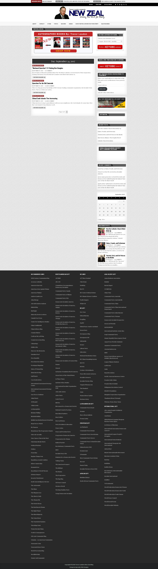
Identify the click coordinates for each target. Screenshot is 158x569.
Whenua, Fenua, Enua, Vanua (112, 402)
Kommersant (84, 451)
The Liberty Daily (36, 496)
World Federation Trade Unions (113, 494)
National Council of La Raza (63, 410)
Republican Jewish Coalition (39, 460)
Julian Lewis (34, 405)
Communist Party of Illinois (64, 294)
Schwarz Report (36, 474)
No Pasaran (34, 427)
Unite (81, 392)
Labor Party (59, 395)
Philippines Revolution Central (113, 387)
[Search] (126, 4)
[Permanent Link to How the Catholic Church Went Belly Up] (101, 231)
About (34, 24)
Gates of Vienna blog (37, 369)
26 (107, 215)
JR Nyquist (34, 402)
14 (115, 208)
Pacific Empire (84, 300)
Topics (56, 24)
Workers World (60, 486)
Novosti (82, 461)
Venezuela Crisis (36, 543)
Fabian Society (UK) (86, 447)
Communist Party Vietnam (112, 316)
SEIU (57, 450)
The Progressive (60, 475)
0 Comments (119, 232)
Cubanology (34, 343)
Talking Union (60, 460)
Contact (41, 24)
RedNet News (108, 467)
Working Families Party (62, 490)
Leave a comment (50, 85)
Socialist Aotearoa (85, 377)
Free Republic (35, 358)
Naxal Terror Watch (37, 423)
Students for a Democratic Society (66, 457)
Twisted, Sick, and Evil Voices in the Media (110, 134)
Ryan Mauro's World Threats (39, 471)
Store (49, 24)
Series (71, 24)
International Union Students (112, 439)
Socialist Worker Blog (86, 381)
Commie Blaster (35, 332)
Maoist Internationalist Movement (114, 452)
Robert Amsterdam (36, 463)
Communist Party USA (62, 298)
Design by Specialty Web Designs (79, 567)
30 (124, 215)
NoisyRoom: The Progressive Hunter (42, 431)
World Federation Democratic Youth (115, 490)
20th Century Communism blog (40, 278)
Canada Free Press (36, 318)
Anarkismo (107, 416)
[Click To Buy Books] (63, 52)
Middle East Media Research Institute (42, 420)
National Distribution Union (88, 355)
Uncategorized (39, 65)
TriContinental (108, 483)
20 (111, 211)
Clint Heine (83, 282)
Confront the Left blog (37, 336)
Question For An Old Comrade (42, 83)
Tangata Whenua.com (86, 384)
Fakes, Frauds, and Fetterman (106, 131)
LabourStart (108, 449)
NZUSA (82, 366)
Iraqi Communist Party (111, 334)
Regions (63, 24)
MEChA (58, 402)
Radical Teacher (60, 442)
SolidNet (107, 480)
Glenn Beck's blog (36, 372)
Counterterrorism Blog (38, 340)
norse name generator (104, 177)
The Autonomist (35, 485)
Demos (58, 364)
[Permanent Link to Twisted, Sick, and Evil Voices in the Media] (101, 258)
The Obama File (35, 500)
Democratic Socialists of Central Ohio (66, 361)
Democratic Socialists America (64, 302)
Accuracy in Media (36, 282)
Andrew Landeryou (36, 296)
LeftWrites (107, 365)
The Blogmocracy (36, 492)
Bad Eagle (34, 311)
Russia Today (84, 465)
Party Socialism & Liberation (64, 424)
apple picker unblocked (105, 183)
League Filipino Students (111, 362)
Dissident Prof (35, 354)
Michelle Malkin (35, 416)
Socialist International (110, 476)
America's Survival (36, 285)
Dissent (58, 368)
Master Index (105, 24)
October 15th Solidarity (87, 370)
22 (120, 211)
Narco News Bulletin (86, 415)
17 (99, 211)
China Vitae (107, 292)
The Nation (59, 471)
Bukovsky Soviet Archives (38, 314)
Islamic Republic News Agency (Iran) (115, 338)
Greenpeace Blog (85, 334)
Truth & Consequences (37, 532)
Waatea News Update (86, 395)
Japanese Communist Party (112, 345)
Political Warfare (36, 445)
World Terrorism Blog (37, 550)
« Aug (99, 219)
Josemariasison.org (110, 349)
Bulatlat (106, 282)
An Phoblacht (84, 427)
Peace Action (59, 428)
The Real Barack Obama (38, 507)
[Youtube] (122, 4)
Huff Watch (34, 376)
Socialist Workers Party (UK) (88, 469)
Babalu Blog (34, 307)
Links (106, 369)
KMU (106, 352)
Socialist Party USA (61, 453)
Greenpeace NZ (84, 337)
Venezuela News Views (38, 547)
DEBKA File (34, 347)
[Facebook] (117, 4)
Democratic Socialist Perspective (114, 320)
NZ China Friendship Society (88, 359)
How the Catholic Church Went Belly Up (109, 128)
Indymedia (83, 341)
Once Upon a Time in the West (40, 438)
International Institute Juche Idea (114, 331)
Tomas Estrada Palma (37, 529)
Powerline (34, 452)
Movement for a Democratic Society (66, 406)
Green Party (83, 330)
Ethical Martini (84, 315)
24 (99, 215)
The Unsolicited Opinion (38, 521)
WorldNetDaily (35, 554)
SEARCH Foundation (110, 391)
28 (115, 215)
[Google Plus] (120, 4)
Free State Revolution (37, 361)
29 (120, 215)
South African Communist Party (89, 481)
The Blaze (34, 489)
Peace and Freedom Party (63, 431)
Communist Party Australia (112, 296)
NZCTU (82, 363)
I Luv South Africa (36, 380)
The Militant (59, 468)
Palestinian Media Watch (38, 441)
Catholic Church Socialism (105, 141)
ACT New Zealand (85, 278)
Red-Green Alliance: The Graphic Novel (109, 137)
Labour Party (84, 348)
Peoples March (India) (110, 383)
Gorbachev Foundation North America (67, 371)
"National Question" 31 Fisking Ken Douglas (47, 68)
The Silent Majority (36, 514)
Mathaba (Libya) (84, 477)
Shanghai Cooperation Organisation (114, 394)
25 (103, 215)
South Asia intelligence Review (40, 481)
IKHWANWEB (108, 327)
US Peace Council (61, 482)
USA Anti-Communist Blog (38, 536)
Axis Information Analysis (38, 303)
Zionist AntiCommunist (37, 558)
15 (119, 208)
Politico (33, 449)
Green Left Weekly (109, 323)
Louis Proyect (60, 399)
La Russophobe (35, 409)
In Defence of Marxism (111, 425)
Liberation (83, 352)
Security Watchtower (37, 478)
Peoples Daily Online (110, 380)
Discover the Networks (38, 351)
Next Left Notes (60, 421)
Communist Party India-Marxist (113, 313)
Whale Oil (83, 303)
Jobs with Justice (61, 391)
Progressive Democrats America (65, 435)
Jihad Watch (34, 398)
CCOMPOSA (107, 289)
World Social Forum (110, 501)
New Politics (59, 417)
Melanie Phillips (36, 412)
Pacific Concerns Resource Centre (114, 376)
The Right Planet (36, 511)
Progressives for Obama (63, 439)
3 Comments (49, 70)
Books (91, 4)
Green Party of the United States (65, 375)
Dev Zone (83, 312)
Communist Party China (111, 303)
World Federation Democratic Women (115, 487)
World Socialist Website (111, 505)
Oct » (103, 219)
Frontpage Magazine (37, 365)
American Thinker (36, 292)
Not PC (82, 289)
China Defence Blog (36, 329)
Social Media (108, 4)
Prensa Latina (84, 418)
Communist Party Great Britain (89, 434)
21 (115, 211)
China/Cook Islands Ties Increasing (44, 98)
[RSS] (124, 4)
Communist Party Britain (87, 430)
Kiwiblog (82, 285)
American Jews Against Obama (40, 289)
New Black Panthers (61, 413)
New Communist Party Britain (89, 458)
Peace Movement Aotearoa (88, 374)
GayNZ (82, 323)
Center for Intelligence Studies (40, 321)
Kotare (82, 344)
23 (124, 211)
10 (99, 208)
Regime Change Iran (37, 456)
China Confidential (36, 325)
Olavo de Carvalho (36, 434)
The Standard (84, 388)
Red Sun (106, 459)
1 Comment (118, 245)
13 (111, 208)
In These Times (60, 379)
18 (103, 211)
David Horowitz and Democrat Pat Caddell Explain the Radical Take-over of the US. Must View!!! (112, 178)
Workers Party (84, 399)
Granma (82, 411)
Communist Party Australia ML (113, 300)
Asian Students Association (112, 278)
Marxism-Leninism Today (111, 456)
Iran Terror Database (37, 394)
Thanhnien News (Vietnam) (112, 398)
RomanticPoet (35, 467)
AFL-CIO (58, 282)
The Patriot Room (36, 503)
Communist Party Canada (63, 291)
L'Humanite (83, 454)
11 (103, 208)
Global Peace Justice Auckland (89, 326)
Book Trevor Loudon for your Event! (87, 24)
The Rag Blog (59, 479)
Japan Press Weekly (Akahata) (113, 342)
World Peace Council (110, 498)
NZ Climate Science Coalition (88, 296)
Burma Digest (108, 285)
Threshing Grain (36, 525)
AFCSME (58, 278)
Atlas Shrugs (34, 300)
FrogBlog (82, 319)
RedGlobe (107, 463)
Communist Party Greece (87, 438)
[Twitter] (115, 4)
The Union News (36, 518)
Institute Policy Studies (62, 382)
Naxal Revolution (109, 372)
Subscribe (98, 4)
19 (107, 211)
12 (107, 208)
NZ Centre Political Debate (88, 292)
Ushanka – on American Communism (41, 540)
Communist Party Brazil (87, 407)
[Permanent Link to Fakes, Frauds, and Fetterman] (101, 246)
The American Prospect (62, 464)
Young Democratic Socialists (64, 493)
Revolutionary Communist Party (65, 446)
